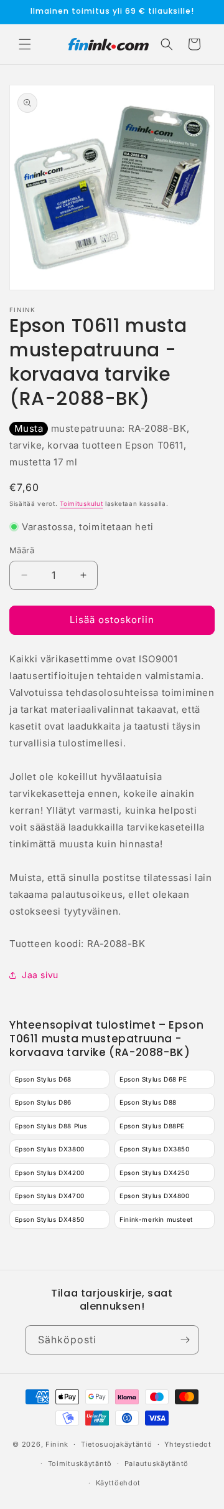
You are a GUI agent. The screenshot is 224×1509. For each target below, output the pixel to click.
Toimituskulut (81, 503)
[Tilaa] (184, 1339)
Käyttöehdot (118, 1482)
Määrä (21, 550)
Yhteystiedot (187, 1444)
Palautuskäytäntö (156, 1463)
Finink (56, 1444)
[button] (25, 44)
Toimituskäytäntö (80, 1463)
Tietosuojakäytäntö (116, 1444)
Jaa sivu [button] (40, 974)
